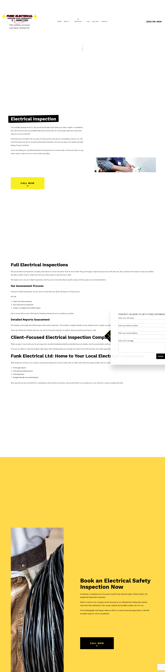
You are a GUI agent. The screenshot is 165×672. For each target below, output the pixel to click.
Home (59, 21)
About (66, 21)
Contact (104, 21)
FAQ (88, 21)
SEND (152, 356)
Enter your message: (118, 341)
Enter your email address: (120, 333)
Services (78, 21)
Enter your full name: (118, 318)
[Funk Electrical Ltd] (19, 18)
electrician (41, 130)
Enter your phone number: (120, 325)
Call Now (27, 183)
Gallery (95, 21)
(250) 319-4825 (154, 21)
